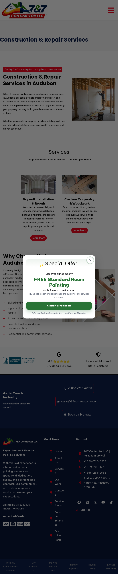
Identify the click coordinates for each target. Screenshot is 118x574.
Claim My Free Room (59, 305)
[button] (90, 260)
